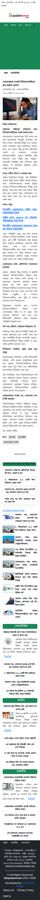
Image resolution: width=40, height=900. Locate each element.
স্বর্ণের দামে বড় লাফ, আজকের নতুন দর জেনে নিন (20, 500)
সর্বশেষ (13, 25)
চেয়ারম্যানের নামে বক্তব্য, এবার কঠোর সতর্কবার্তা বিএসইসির (26, 565)
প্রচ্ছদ (6, 25)
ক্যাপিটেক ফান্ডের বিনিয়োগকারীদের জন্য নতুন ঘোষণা (26, 613)
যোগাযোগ (26, 842)
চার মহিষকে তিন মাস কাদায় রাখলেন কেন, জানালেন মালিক (20, 763)
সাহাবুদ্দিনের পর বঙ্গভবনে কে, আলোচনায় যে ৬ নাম (20, 825)
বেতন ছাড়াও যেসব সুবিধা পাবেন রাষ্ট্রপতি (20, 738)
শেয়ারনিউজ (15, 73)
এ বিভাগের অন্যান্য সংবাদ (13, 510)
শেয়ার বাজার (29, 25)
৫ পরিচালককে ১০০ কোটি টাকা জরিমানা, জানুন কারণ (20, 481)
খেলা (20, 25)
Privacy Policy (25, 890)
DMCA (7, 896)
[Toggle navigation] (34, 25)
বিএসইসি (22, 437)
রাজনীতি (21, 771)
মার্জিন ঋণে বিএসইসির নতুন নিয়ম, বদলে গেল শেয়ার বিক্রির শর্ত (26, 589)
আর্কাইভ (14, 842)
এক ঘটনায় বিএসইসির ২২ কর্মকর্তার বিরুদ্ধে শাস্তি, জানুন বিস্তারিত (20, 692)
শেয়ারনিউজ (21, 626)
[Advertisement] (20, 49)
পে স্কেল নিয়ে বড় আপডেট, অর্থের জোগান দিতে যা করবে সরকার (20, 754)
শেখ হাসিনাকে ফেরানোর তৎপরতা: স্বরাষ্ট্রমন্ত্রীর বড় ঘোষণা (20, 834)
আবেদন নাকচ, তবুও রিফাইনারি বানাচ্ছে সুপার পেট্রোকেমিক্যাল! (26, 540)
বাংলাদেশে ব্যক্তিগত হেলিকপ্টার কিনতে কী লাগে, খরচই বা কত (20, 471)
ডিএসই (12, 437)
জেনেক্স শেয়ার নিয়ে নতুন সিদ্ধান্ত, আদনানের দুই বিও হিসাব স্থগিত (26, 601)
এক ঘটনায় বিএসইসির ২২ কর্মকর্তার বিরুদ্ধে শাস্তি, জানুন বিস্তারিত (26, 552)
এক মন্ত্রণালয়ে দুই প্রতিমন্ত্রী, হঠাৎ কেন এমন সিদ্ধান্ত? (20, 746)
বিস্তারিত (7, 656)
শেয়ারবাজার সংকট (11, 442)
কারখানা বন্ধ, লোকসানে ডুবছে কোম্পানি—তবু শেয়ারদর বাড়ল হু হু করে (20, 665)
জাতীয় (21, 700)
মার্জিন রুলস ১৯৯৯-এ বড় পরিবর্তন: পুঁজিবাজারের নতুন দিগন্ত (20, 219)
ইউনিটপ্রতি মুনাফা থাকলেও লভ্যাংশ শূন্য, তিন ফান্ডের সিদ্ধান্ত (26, 577)
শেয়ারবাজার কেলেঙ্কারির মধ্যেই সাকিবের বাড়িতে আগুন (20, 808)
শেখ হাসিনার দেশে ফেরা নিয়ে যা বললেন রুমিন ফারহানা (20, 816)
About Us (8, 890)
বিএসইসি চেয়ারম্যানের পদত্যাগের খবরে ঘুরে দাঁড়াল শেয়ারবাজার (20, 227)
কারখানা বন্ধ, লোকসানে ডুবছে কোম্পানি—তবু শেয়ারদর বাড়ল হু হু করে (20, 491)
